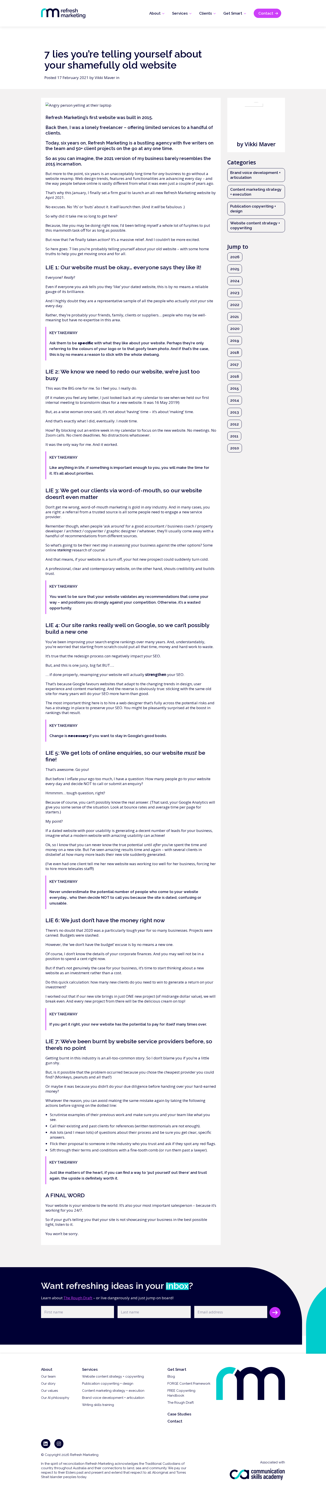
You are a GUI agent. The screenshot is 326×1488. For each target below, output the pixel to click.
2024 (235, 281)
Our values (49, 1391)
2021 (234, 316)
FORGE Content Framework (188, 1384)
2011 (234, 436)
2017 (234, 364)
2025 (234, 269)
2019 (234, 340)
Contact (174, 1421)
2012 (234, 424)
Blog (171, 1376)
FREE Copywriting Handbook (181, 1393)
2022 (234, 304)
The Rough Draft (77, 1297)
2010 (234, 448)
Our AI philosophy (55, 1398)
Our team (48, 1376)
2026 (235, 257)
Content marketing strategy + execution (255, 191)
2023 (234, 293)
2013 (234, 412)
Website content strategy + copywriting (255, 225)
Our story (48, 1384)
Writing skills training (98, 1405)
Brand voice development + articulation (255, 175)
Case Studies (179, 1414)
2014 (234, 400)
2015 (234, 388)
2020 (235, 328)
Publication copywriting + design (253, 208)
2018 (234, 352)
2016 (234, 376)
